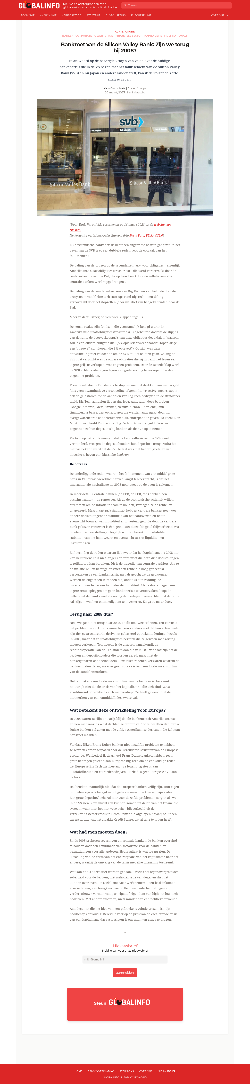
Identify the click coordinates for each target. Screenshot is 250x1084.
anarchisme (48, 15)
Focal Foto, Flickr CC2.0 (146, 235)
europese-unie (141, 15)
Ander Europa (137, 88)
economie (28, 15)
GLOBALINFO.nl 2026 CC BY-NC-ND (125, 1077)
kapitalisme (153, 35)
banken (68, 35)
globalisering (116, 15)
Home (78, 1071)
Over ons (145, 1071)
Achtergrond (125, 31)
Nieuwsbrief (166, 1071)
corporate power (89, 35)
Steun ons (127, 1071)
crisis (109, 35)
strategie (93, 15)
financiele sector (129, 35)
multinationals (176, 35)
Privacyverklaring (101, 1071)
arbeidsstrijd (71, 15)
